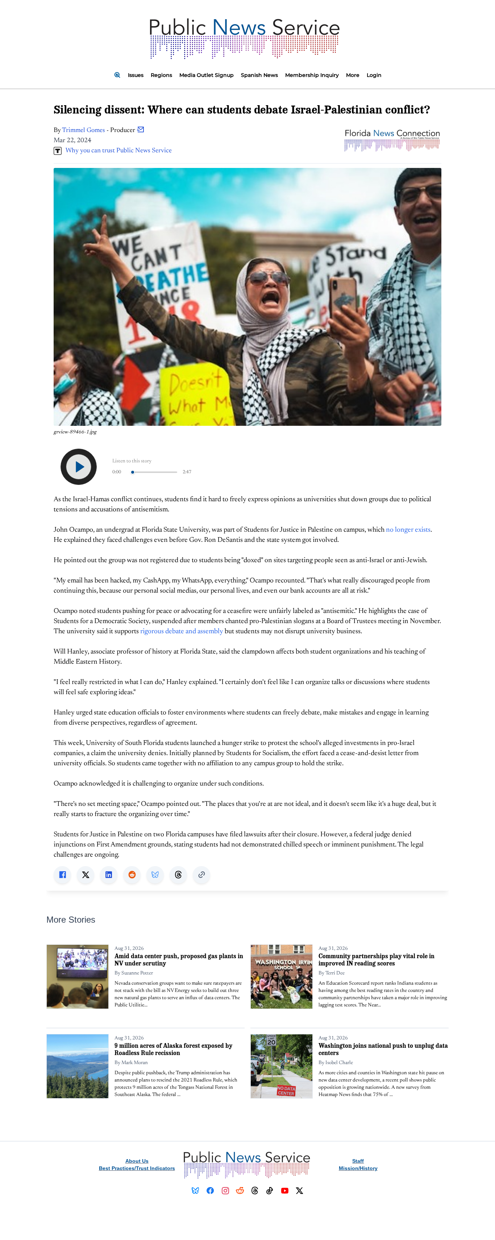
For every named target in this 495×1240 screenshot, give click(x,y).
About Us (137, 1161)
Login (374, 75)
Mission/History (358, 1168)
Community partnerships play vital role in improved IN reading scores (376, 959)
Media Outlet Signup (206, 75)
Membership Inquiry (312, 75)
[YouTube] (284, 1190)
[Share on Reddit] (132, 874)
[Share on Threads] (178, 874)
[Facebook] (210, 1190)
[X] (299, 1190)
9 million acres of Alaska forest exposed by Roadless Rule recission (173, 1049)
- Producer (99, 130)
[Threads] (254, 1190)
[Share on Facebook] (62, 874)
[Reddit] (240, 1190)
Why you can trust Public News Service (117, 151)
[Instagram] (225, 1190)
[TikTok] (269, 1190)
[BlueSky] (195, 1190)
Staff (358, 1161)
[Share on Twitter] (85, 874)
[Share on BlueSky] (155, 874)
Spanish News (259, 75)
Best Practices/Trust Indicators (137, 1168)
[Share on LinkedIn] (108, 874)
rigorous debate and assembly (181, 631)
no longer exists (408, 530)
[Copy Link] (201, 874)
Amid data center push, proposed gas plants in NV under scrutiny (179, 959)
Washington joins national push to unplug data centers (383, 1049)
